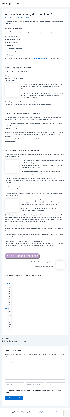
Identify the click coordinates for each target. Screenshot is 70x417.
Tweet (7, 308)
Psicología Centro (11, 3)
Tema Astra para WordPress (50, 412)
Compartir (8, 283)
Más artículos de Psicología (23, 255)
